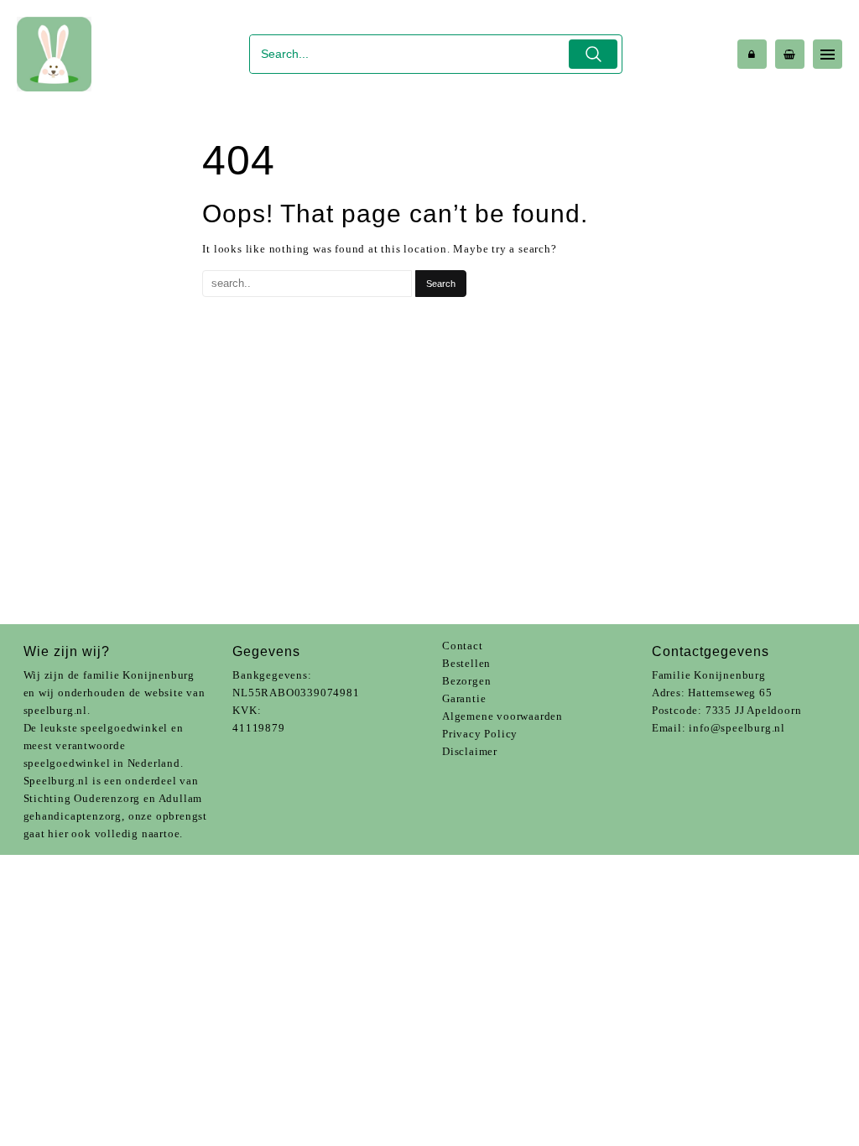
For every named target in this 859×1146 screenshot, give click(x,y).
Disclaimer (469, 751)
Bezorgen (466, 681)
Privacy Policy (480, 733)
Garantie (464, 698)
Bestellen (466, 663)
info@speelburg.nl (737, 727)
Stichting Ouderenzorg (82, 798)
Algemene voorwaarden (502, 716)
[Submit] (593, 54)
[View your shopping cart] (789, 54)
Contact (462, 645)
